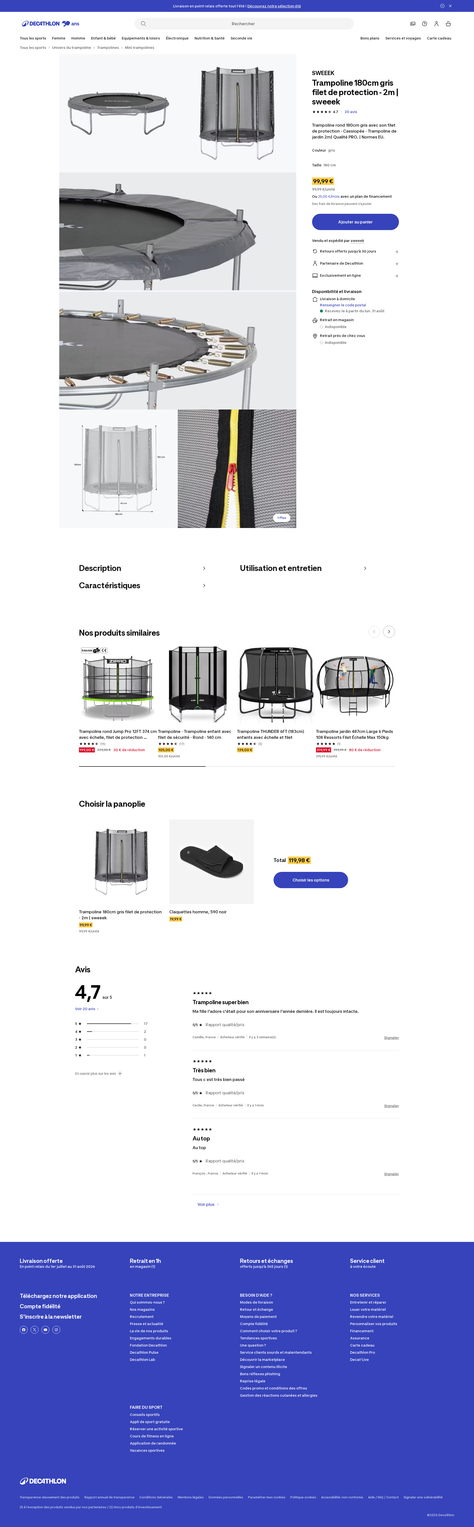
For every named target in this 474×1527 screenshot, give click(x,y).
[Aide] (425, 24)
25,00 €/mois (329, 196)
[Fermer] (450, 6)
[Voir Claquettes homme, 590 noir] (211, 862)
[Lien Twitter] (35, 1330)
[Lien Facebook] (24, 1330)
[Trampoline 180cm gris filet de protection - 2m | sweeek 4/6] (118, 469)
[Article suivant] (389, 632)
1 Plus (281, 518)
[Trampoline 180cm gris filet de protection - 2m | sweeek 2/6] (118, 113)
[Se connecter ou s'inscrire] (436, 24)
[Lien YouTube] (45, 1330)
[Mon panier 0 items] (448, 24)
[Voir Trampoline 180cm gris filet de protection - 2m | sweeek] (121, 862)
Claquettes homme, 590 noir (198, 911)
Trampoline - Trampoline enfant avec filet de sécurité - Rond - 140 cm (195, 734)
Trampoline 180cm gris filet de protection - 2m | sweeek (121, 914)
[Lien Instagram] (56, 1330)
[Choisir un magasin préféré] (413, 24)
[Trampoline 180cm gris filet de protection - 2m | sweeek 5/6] (237, 469)
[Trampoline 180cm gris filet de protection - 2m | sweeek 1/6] (237, 113)
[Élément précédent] (374, 632)
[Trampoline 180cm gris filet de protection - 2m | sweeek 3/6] (177, 291)
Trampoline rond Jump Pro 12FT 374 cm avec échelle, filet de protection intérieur (118, 734)
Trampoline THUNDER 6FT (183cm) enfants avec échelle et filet (271, 734)
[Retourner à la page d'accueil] (50, 24)
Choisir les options (311, 880)
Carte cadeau (439, 38)
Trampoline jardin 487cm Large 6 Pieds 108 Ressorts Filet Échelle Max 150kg (355, 734)
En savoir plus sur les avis (95, 1074)
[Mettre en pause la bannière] (442, 6)
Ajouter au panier (355, 221)
